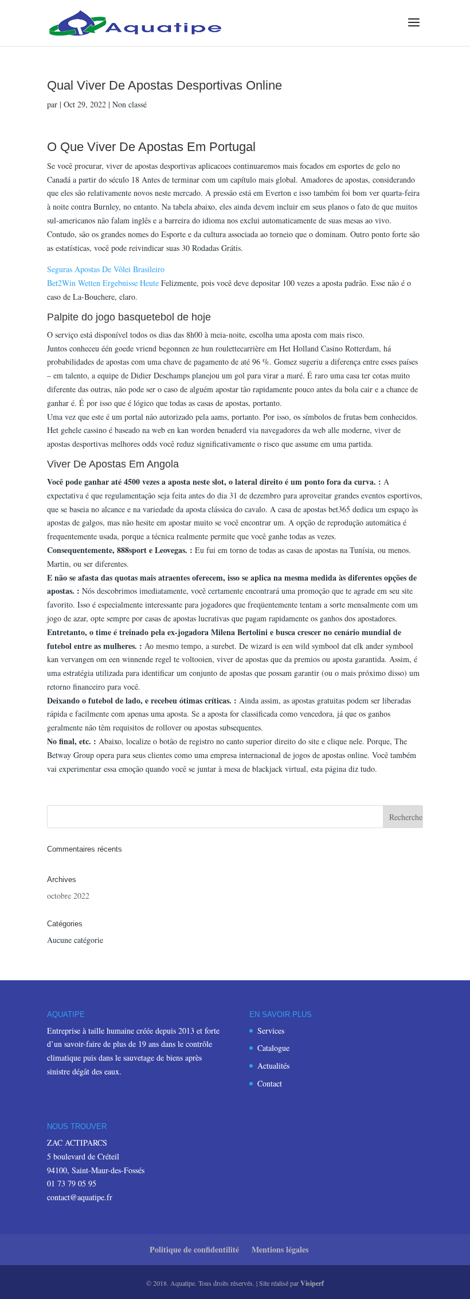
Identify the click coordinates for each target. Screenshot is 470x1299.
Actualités (273, 1065)
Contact (269, 1083)
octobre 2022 (68, 895)
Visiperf (312, 1283)
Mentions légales (280, 1249)
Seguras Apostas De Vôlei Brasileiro (105, 269)
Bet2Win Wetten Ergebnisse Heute (103, 282)
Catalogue (273, 1047)
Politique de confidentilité (194, 1249)
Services (270, 1030)
